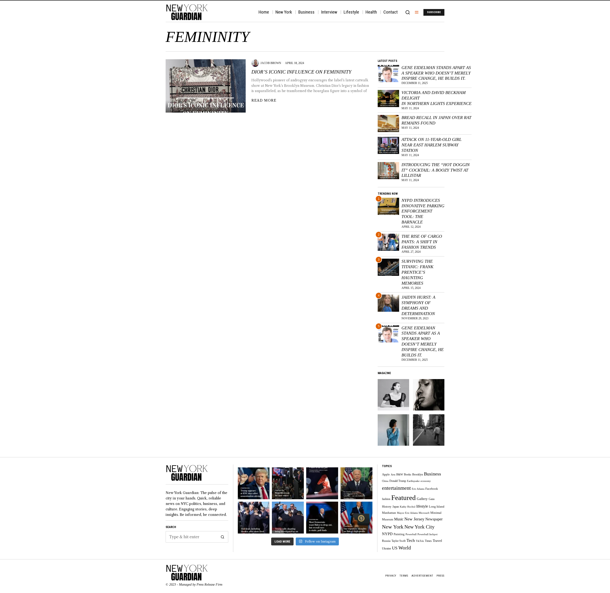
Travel (437, 541)
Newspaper (433, 519)
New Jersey (414, 519)
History (386, 506)
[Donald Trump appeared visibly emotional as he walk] (254, 483)
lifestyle (422, 506)
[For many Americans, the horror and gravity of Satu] (322, 483)
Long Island (436, 506)
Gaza (431, 499)
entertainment (396, 488)
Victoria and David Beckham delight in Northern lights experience (437, 98)
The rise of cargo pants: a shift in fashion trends (422, 242)
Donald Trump (397, 481)
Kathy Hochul (407, 506)
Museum (387, 519)
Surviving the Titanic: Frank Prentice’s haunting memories (417, 272)
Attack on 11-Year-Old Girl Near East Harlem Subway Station (432, 145)
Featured (403, 497)
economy (426, 481)
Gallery (422, 499)
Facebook (431, 488)
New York (392, 527)
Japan (395, 506)
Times (428, 541)
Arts (393, 474)
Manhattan (389, 512)
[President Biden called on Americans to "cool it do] (356, 483)
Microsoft (424, 513)
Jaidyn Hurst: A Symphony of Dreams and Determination (418, 305)
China (385, 481)
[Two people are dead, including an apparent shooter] (254, 518)
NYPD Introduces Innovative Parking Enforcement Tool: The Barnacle (423, 211)
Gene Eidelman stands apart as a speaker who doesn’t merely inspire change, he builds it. (436, 73)
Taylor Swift (398, 541)
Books (407, 474)
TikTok (420, 541)
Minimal (436, 512)
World (404, 548)
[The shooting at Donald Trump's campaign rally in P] (288, 518)
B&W (399, 474)
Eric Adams (418, 489)
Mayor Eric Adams (407, 513)
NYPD (387, 534)
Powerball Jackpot (427, 534)
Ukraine (386, 548)
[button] (222, 537)
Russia (386, 541)
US (394, 548)
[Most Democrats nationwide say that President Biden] (322, 518)
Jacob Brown (270, 63)
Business (432, 473)
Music (398, 519)
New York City (419, 526)
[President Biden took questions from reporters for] (356, 518)
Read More (263, 100)
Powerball (411, 534)
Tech (411, 540)
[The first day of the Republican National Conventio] (288, 483)
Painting (399, 534)
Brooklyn (417, 474)
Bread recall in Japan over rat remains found (436, 120)
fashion (386, 499)
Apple (386, 474)
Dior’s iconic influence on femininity (301, 72)
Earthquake (413, 481)
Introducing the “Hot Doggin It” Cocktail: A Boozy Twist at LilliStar (436, 170)
